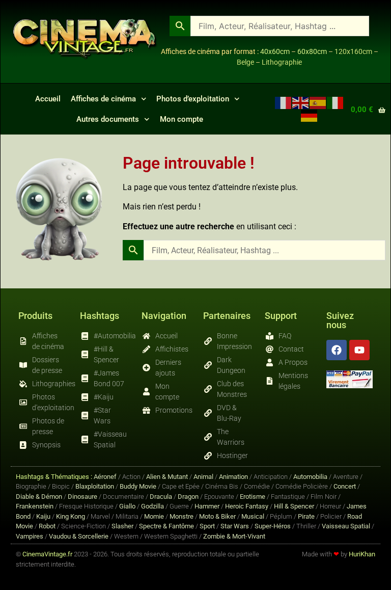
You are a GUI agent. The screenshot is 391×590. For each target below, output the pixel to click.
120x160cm (353, 51)
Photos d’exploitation (192, 98)
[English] (301, 102)
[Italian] (335, 102)
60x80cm (312, 51)
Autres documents (107, 119)
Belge (245, 62)
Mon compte (181, 119)
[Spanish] (318, 102)
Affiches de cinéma (103, 98)
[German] (309, 115)
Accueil (48, 98)
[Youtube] (359, 350)
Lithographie (282, 62)
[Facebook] (336, 350)
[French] (283, 102)
